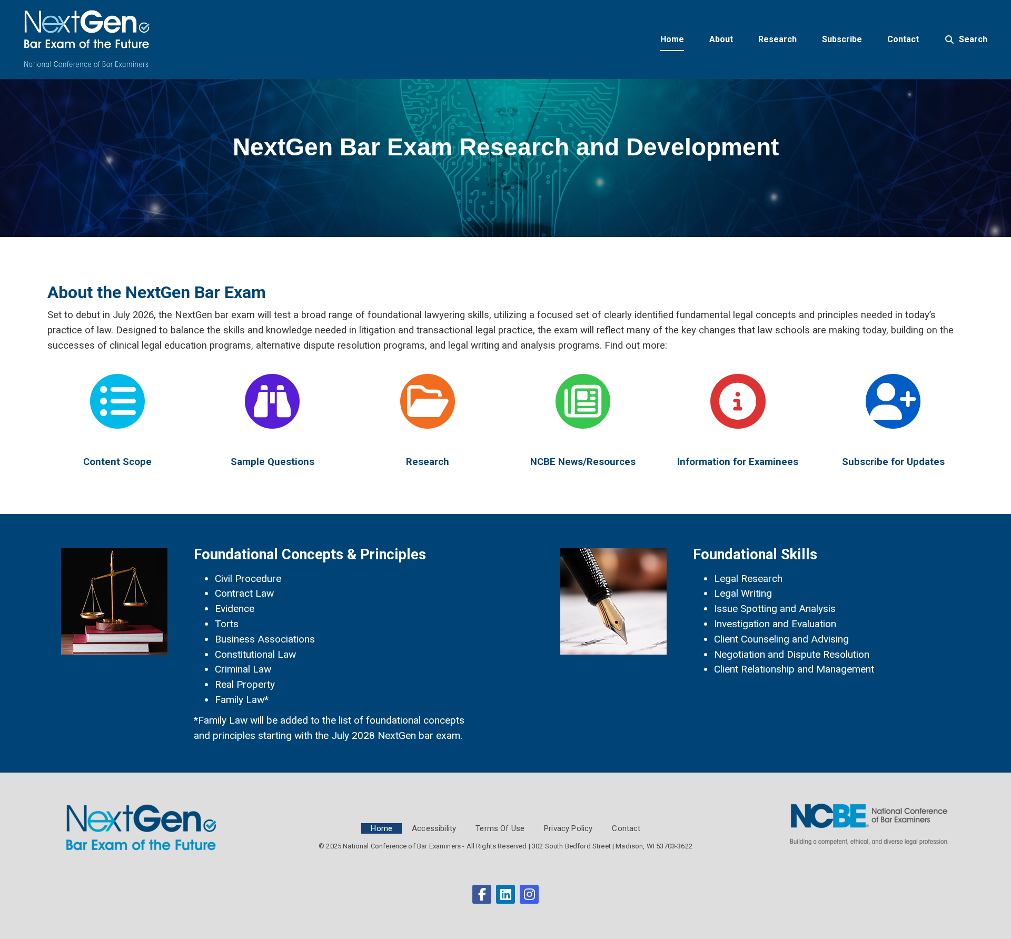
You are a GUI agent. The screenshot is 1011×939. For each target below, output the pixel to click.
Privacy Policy (568, 828)
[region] (505, 158)
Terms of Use (499, 828)
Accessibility (434, 828)
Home (381, 828)
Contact (626, 828)
